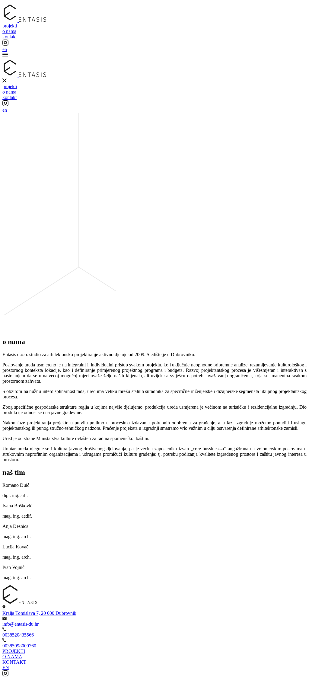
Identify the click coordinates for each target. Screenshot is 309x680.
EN (5, 667)
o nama (9, 31)
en (4, 49)
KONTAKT (14, 662)
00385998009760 (19, 645)
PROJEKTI (13, 651)
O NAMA (12, 656)
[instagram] (5, 674)
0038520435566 (18, 634)
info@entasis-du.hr (20, 624)
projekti (9, 25)
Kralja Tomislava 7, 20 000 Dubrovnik (39, 613)
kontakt (9, 36)
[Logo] (24, 20)
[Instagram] (5, 43)
